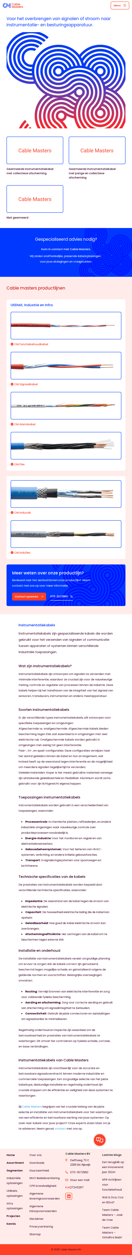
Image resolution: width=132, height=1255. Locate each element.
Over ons (35, 1155)
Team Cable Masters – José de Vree (112, 1215)
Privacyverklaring (41, 1227)
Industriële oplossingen (15, 1180)
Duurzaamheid (39, 1171)
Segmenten (15, 1171)
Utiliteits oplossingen (15, 1193)
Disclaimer (36, 1219)
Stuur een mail (79, 1180)
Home (11, 1155)
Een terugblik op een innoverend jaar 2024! (113, 1167)
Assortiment (15, 1163)
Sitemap (35, 1234)
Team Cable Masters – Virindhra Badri (112, 1233)
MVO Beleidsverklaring (44, 1178)
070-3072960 (79, 1172)
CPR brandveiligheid (42, 1186)
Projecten (13, 1216)
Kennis (11, 1224)
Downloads (36, 1163)
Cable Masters (32, 1107)
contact (60, 1129)
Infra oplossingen (15, 1206)
